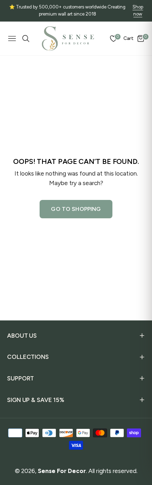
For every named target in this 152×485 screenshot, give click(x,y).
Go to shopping (76, 209)
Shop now (138, 10)
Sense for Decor (62, 470)
